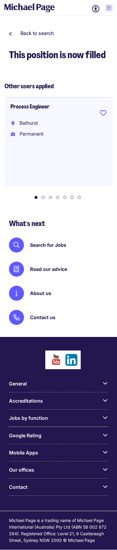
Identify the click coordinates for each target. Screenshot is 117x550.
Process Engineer (30, 106)
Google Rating (25, 435)
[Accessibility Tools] (95, 8)
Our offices (21, 469)
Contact (18, 487)
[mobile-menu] (108, 7)
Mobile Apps (23, 452)
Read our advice (48, 269)
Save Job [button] (103, 114)
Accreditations (26, 400)
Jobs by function (28, 418)
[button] (31, 33)
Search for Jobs (48, 245)
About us (40, 293)
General (18, 383)
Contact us (43, 317)
